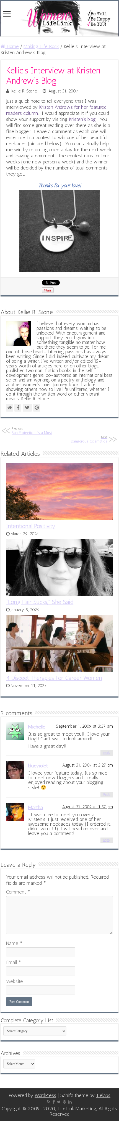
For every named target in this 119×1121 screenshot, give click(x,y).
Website (14, 981)
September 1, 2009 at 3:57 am (84, 726)
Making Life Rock (41, 46)
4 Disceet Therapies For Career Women (54, 677)
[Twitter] (58, 1102)
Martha (35, 807)
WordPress (45, 1095)
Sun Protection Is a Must (32, 430)
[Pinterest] (64, 1102)
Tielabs (103, 1095)
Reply (106, 753)
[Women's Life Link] (59, 18)
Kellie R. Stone (24, 91)
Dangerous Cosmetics (89, 439)
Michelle (36, 727)
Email (13, 962)
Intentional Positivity (30, 526)
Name (14, 943)
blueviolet (38, 766)
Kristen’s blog (82, 119)
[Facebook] (53, 1102)
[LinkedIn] (70, 1102)
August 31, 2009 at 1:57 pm (87, 806)
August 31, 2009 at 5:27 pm (87, 765)
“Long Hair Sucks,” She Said (39, 601)
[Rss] (49, 1102)
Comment (18, 892)
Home (12, 46)
